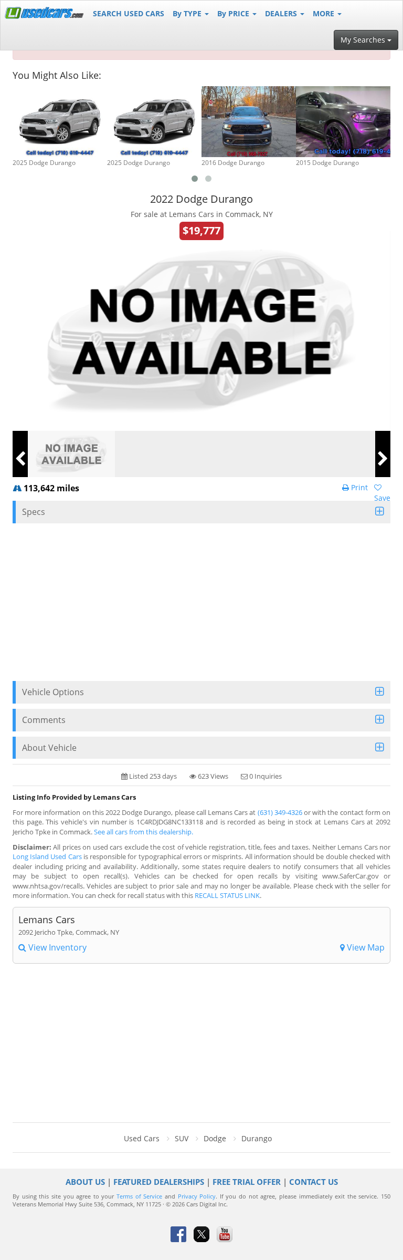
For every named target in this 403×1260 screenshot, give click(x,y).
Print (358, 487)
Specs (33, 512)
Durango (256, 1138)
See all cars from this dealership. (143, 831)
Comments (44, 720)
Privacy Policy (197, 1196)
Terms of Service (139, 1196)
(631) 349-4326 (280, 812)
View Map (365, 947)
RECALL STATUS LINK (227, 895)
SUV (181, 1138)
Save (382, 498)
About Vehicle (49, 747)
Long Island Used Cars (47, 856)
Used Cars (142, 1138)
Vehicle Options (53, 692)
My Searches (364, 40)
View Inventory (56, 947)
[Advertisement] (201, 602)
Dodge (215, 1138)
